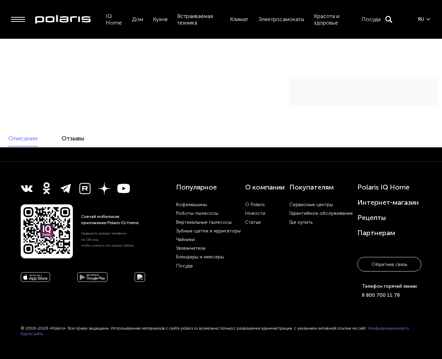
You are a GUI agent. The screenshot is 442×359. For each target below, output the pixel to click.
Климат (239, 19)
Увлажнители (190, 248)
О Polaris (255, 205)
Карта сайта (32, 333)
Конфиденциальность (388, 328)
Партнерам (376, 233)
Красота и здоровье (326, 19)
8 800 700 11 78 (381, 295)
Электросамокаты (281, 19)
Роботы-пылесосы (197, 213)
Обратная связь (389, 264)
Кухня (160, 19)
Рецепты (371, 217)
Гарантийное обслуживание (321, 213)
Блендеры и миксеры (200, 257)
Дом (137, 19)
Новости (255, 213)
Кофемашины (191, 205)
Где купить (301, 222)
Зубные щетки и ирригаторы (208, 231)
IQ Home (114, 19)
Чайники (185, 239)
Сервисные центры (311, 205)
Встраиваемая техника (195, 19)
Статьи (253, 222)
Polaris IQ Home (383, 187)
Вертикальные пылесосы (204, 222)
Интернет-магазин (388, 202)
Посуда (371, 19)
